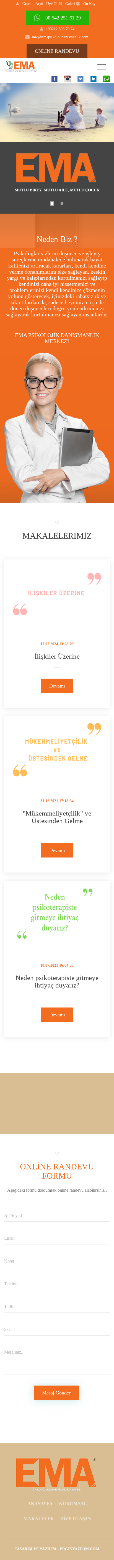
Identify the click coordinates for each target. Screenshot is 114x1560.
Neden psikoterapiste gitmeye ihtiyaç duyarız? (57, 981)
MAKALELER (38, 1518)
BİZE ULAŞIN (75, 1518)
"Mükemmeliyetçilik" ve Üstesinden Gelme (57, 817)
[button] (28, 4)
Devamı (57, 686)
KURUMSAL (73, 1503)
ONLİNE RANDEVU (57, 51)
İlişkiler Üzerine (57, 656)
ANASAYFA (40, 1503)
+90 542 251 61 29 (62, 18)
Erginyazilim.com (79, 1549)
